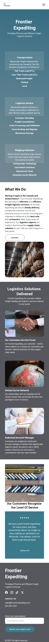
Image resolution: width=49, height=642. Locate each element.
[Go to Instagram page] (11, 592)
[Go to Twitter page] (22, 592)
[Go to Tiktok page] (17, 592)
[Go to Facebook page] (6, 592)
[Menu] (43, 5)
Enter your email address (15, 616)
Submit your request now (19, 629)
